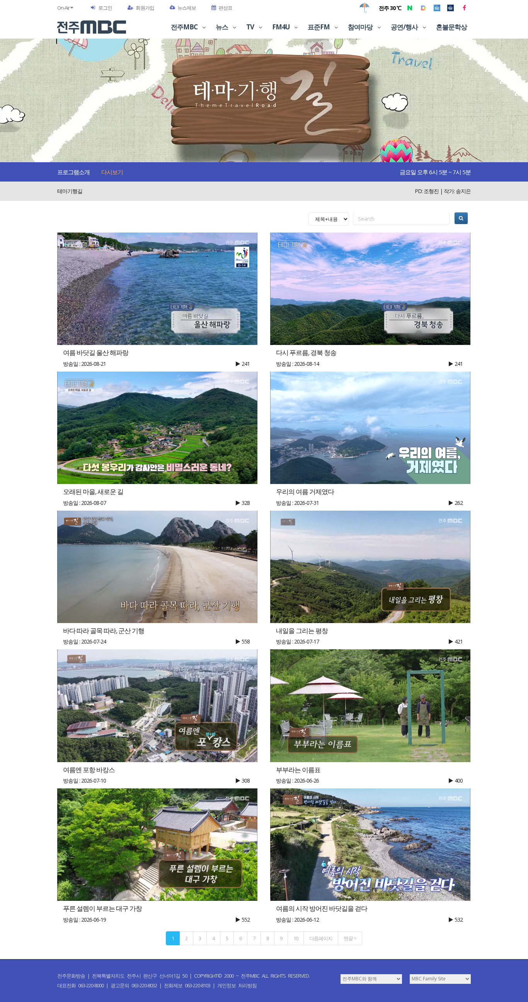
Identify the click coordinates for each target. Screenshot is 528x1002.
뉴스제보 (186, 7)
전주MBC (185, 26)
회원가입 (145, 7)
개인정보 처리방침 (237, 985)
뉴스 (222, 26)
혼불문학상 (451, 26)
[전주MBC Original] (437, 7)
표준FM (319, 26)
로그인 (105, 7)
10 (295, 938)
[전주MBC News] (450, 7)
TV (250, 26)
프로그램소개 (73, 172)
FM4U (281, 26)
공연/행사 (405, 26)
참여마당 (361, 26)
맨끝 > (350, 938)
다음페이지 (320, 938)
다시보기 (112, 172)
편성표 (225, 7)
